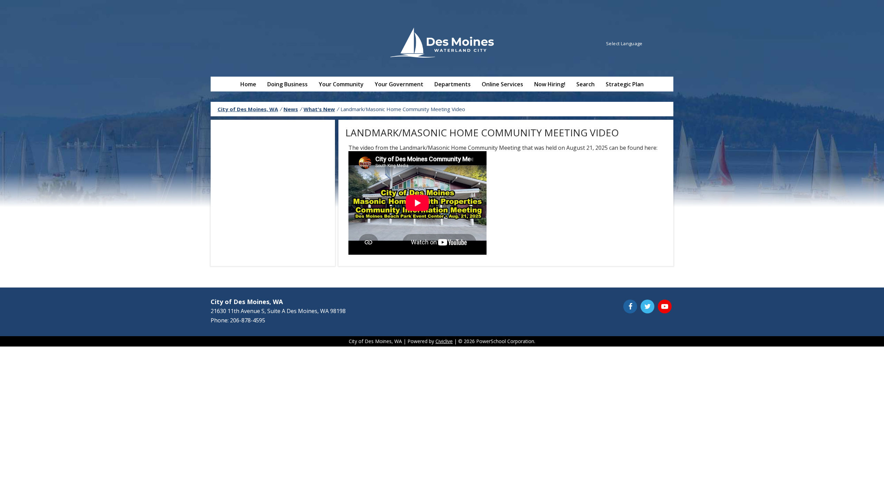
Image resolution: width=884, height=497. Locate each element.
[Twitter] (647, 306)
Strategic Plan (625, 84)
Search (585, 84)
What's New (319, 109)
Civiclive (444, 341)
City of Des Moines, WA (248, 109)
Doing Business (287, 84)
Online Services (502, 84)
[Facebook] (630, 306)
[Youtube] (665, 306)
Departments (452, 84)
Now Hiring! (549, 84)
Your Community (341, 84)
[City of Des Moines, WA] (442, 43)
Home (248, 84)
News (291, 109)
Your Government (399, 84)
